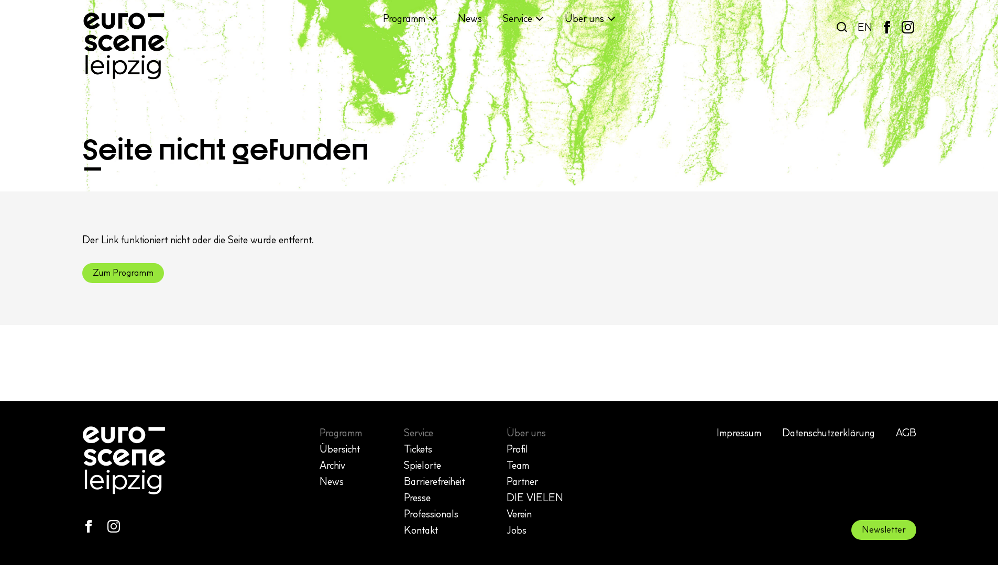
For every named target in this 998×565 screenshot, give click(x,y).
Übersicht (340, 449)
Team (518, 465)
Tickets (418, 449)
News (470, 18)
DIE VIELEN (535, 497)
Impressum (739, 432)
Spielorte (422, 465)
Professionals (431, 513)
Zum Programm (123, 272)
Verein (519, 513)
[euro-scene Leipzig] (124, 46)
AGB (906, 432)
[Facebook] (887, 27)
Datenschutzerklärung (828, 432)
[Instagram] (908, 27)
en (865, 27)
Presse (417, 497)
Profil (517, 449)
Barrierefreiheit (434, 481)
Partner (522, 481)
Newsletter (884, 529)
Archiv (332, 465)
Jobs (517, 530)
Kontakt (421, 530)
